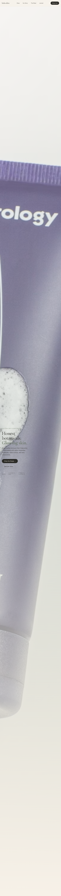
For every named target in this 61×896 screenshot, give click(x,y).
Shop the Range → (10, 461)
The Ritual (33, 3)
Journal (41, 3)
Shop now (55, 3)
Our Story (25, 3)
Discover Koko (8, 466)
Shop (18, 3)
